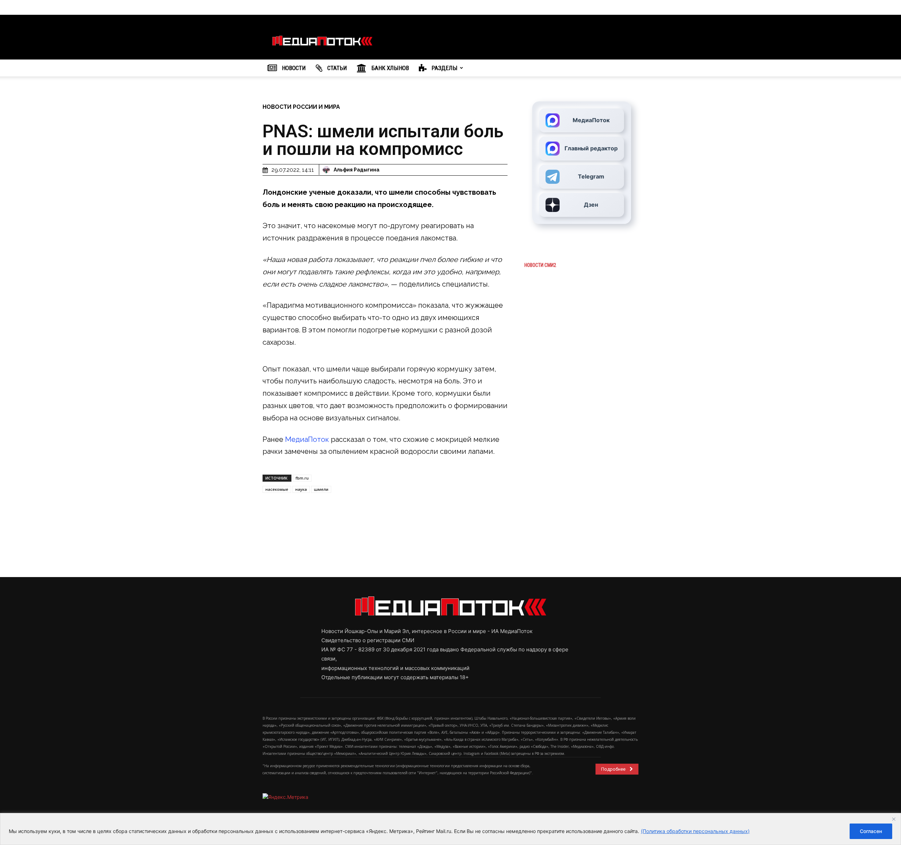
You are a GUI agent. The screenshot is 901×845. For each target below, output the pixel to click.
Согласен (871, 831)
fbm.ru (302, 478)
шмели (321, 489)
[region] (450, 829)
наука (301, 489)
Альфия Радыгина (356, 170)
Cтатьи (336, 67)
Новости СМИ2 (540, 265)
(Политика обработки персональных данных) (695, 831)
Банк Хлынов (389, 67)
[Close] (893, 819)
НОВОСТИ (293, 67)
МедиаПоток (307, 439)
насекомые (276, 489)
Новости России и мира (301, 107)
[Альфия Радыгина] (327, 169)
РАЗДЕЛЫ (444, 67)
